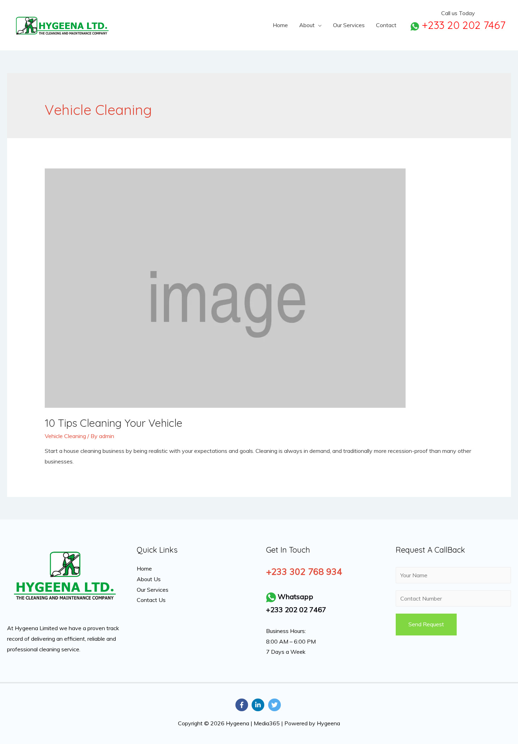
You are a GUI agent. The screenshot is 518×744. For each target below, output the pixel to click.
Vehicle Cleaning (65, 435)
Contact (386, 25)
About (307, 25)
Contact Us (151, 599)
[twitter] (275, 705)
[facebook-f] (242, 705)
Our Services (349, 25)
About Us (149, 579)
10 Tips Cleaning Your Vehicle (114, 423)
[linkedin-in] (259, 705)
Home (280, 25)
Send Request (426, 624)
